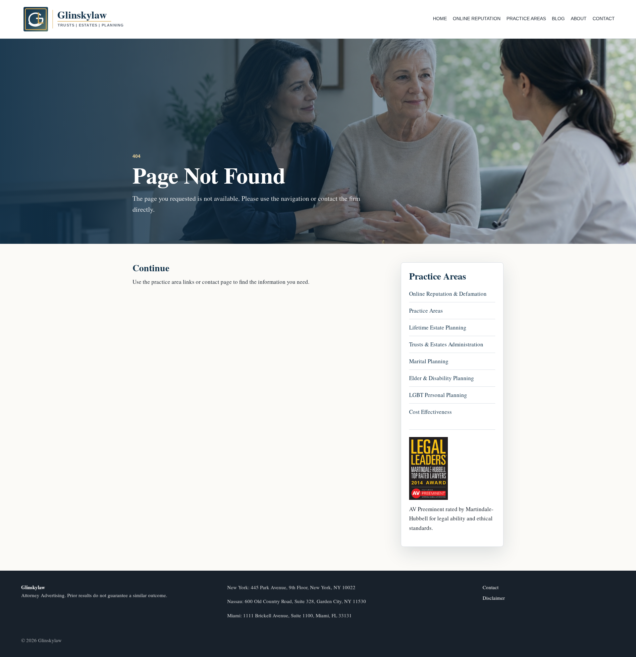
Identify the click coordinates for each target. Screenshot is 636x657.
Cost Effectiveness (430, 412)
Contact (604, 18)
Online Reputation (477, 18)
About (579, 18)
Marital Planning (429, 361)
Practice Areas (526, 18)
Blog (558, 18)
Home (440, 18)
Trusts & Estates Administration (446, 344)
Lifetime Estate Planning (437, 327)
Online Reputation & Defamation (448, 293)
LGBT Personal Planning (438, 395)
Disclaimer (494, 597)
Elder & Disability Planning (441, 378)
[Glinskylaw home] (85, 19)
